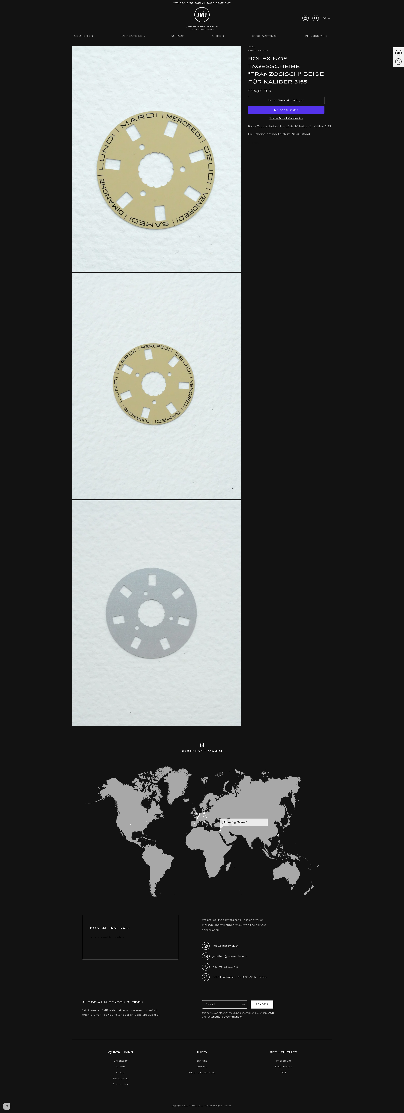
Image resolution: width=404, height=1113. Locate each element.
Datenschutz (283, 1066)
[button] (315, 18)
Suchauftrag (120, 1078)
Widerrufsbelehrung (202, 1072)
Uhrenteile (120, 1060)
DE (325, 18)
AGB (271, 1013)
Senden (262, 1004)
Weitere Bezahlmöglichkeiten (286, 118)
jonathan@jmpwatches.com (225, 959)
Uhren (120, 1066)
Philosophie (120, 1084)
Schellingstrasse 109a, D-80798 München (234, 978)
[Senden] (243, 1004)
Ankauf (120, 1072)
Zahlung (202, 1060)
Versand (202, 1066)
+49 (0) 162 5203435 (220, 967)
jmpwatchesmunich (220, 946)
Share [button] (256, 142)
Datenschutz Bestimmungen (225, 1016)
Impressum (283, 1060)
